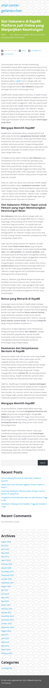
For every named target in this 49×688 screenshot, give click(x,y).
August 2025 (6, 586)
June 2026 (5, 549)
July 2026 (4, 545)
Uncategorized (36, 50)
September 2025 (7, 583)
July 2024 (4, 635)
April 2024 (5, 646)
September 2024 (7, 627)
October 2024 (6, 623)
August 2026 (6, 542)
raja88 (18, 81)
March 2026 (5, 560)
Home (3, 34)
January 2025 (6, 612)
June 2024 (5, 638)
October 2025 (6, 579)
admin (24, 50)
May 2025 (5, 597)
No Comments (9, 54)
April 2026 (5, 556)
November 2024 (7, 620)
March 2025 (5, 605)
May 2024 (5, 642)
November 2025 (7, 575)
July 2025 (4, 590)
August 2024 (6, 631)
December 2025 (7, 571)
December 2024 (7, 616)
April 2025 (5, 601)
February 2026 (6, 564)
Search (42, 463)
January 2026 (6, 568)
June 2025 (5, 594)
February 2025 (6, 609)
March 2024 (5, 649)
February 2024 (6, 653)
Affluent (30, 680)
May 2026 (5, 553)
